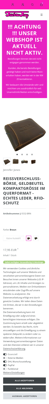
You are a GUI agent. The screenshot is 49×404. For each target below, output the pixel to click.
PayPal (11, 365)
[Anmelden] (13, 4)
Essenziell (12, 354)
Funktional (13, 368)
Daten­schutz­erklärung (14, 348)
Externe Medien (15, 358)
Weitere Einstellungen (14, 372)
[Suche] (32, 4)
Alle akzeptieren (24, 380)
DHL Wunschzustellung (19, 361)
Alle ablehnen (24, 388)
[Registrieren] (23, 4)
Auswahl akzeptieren (24, 396)
